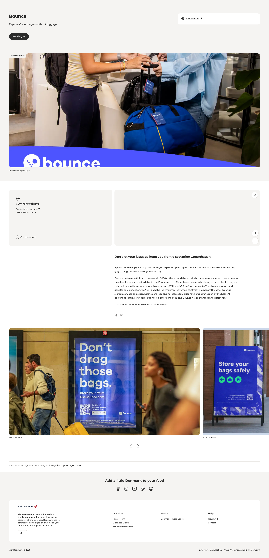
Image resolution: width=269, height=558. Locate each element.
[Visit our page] (126, 488)
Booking (17, 36)
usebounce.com (159, 304)
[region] (187, 218)
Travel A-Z (213, 519)
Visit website (192, 18)
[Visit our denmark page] (118, 488)
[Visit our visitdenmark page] (134, 488)
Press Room (119, 519)
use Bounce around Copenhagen (172, 282)
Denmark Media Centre (173, 519)
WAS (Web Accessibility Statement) (242, 550)
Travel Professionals (123, 526)
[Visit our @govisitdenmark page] (142, 488)
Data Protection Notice (210, 550)
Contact (212, 522)
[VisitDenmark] (27, 506)
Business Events (121, 522)
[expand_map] (255, 195)
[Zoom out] (255, 241)
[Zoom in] (255, 233)
